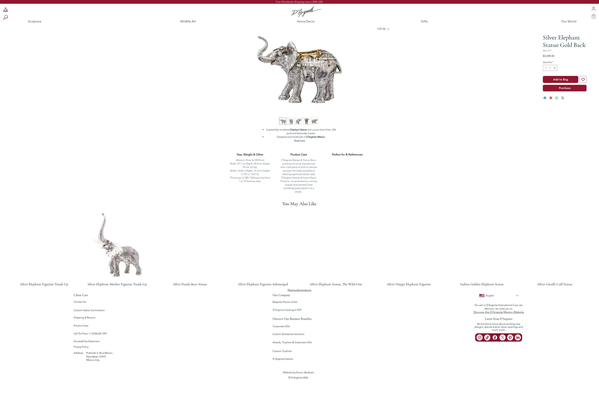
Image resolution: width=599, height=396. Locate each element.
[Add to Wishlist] (583, 79)
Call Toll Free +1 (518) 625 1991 (90, 333)
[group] (299, 248)
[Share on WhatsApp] (557, 98)
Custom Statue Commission (89, 310)
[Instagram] (480, 337)
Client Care (81, 295)
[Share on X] (563, 98)
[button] (383, 28)
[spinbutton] (550, 68)
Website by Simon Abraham (298, 372)
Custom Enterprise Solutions (288, 334)
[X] (502, 337)
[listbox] (383, 28)
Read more (299, 140)
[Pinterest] (510, 337)
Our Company (281, 295)
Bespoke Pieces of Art (285, 301)
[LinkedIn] (518, 337)
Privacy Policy (81, 346)
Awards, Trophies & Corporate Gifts (292, 342)
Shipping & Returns (84, 317)
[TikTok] (487, 337)
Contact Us (80, 301)
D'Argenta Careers (283, 358)
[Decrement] (545, 68)
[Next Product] (594, 248)
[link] (594, 16)
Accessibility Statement (87, 341)
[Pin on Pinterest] (551, 98)
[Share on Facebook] (545, 98)
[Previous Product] (5, 248)
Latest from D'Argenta (498, 319)
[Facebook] (495, 337)
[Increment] (555, 68)
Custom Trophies (282, 351)
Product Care (81, 325)
